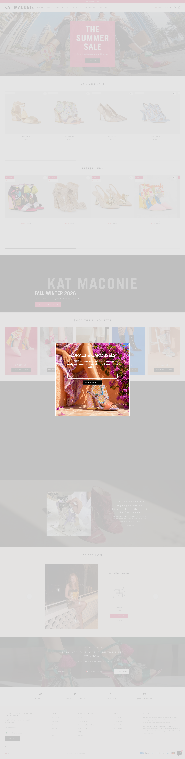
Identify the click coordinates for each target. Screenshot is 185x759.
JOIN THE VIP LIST (92, 382)
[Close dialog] (128, 345)
